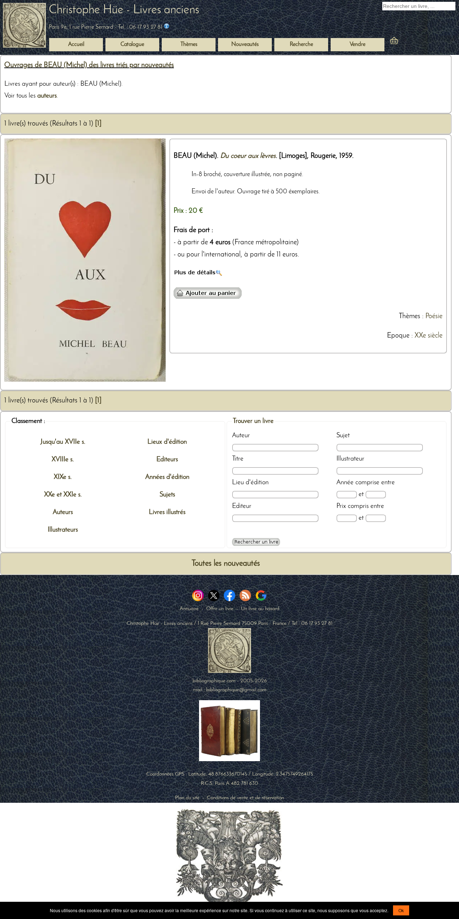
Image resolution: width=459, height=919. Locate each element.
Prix (341, 506)
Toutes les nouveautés (225, 564)
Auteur (241, 435)
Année (345, 482)
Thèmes (409, 316)
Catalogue (132, 44)
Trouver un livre (253, 421)
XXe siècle (429, 335)
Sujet (343, 435)
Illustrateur (350, 458)
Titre (237, 458)
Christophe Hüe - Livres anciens (124, 10)
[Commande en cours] (414, 42)
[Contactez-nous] (166, 27)
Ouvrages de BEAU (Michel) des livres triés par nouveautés (89, 65)
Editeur (241, 506)
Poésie (434, 316)
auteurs (47, 95)
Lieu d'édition (250, 482)
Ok (401, 910)
